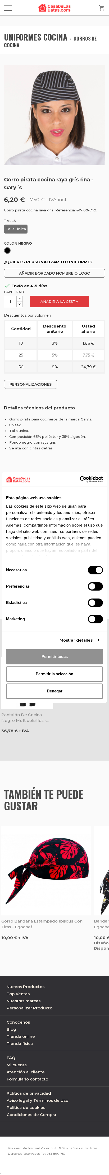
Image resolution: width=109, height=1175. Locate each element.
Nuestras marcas (23, 1000)
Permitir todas (55, 656)
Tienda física (20, 1043)
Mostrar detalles (76, 640)
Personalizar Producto (29, 1007)
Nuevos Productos (25, 986)
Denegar (54, 691)
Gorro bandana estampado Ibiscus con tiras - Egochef (42, 924)
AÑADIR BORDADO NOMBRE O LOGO (54, 273)
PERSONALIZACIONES (31, 384)
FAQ (11, 1057)
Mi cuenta (17, 1064)
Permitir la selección (54, 674)
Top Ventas (18, 993)
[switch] (95, 586)
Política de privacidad (29, 1093)
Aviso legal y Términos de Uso (37, 1100)
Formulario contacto (27, 1079)
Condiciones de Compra (31, 1114)
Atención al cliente (26, 1071)
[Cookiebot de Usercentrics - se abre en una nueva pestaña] (80, 479)
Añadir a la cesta (59, 301)
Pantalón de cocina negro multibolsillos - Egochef (23, 717)
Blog (11, 1029)
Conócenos (18, 1022)
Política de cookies (26, 1107)
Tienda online (21, 1036)
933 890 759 (56, 1154)
